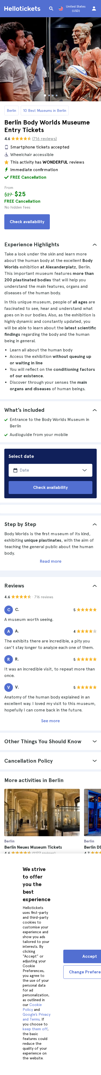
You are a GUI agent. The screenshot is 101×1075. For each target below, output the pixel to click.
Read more (50, 561)
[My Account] (94, 8)
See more (50, 720)
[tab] (50, 244)
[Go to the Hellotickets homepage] (23, 8)
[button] (50, 244)
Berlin (11, 110)
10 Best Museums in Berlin (44, 110)
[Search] (51, 8)
